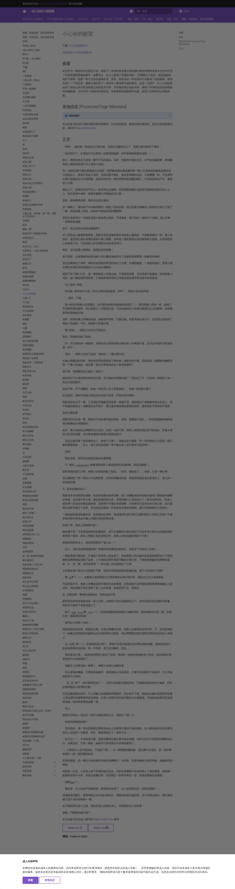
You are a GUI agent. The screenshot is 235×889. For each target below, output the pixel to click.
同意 (30, 880)
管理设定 (50, 880)
